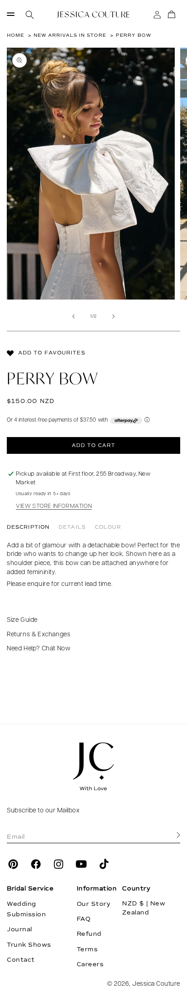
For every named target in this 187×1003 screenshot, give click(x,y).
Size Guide (22, 620)
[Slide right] (113, 316)
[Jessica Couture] (93, 766)
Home (15, 35)
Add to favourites (51, 353)
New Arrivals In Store (70, 35)
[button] (11, 14)
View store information (54, 506)
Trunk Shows (29, 945)
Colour (108, 527)
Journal (19, 929)
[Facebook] (36, 864)
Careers (90, 964)
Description (28, 527)
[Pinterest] (13, 864)
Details (72, 527)
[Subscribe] (178, 835)
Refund (89, 934)
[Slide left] (74, 316)
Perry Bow (133, 35)
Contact (21, 960)
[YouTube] (81, 864)
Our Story (94, 904)
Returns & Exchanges (38, 634)
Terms (87, 949)
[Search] (30, 15)
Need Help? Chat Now (38, 648)
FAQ (84, 919)
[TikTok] (104, 864)
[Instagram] (58, 864)
